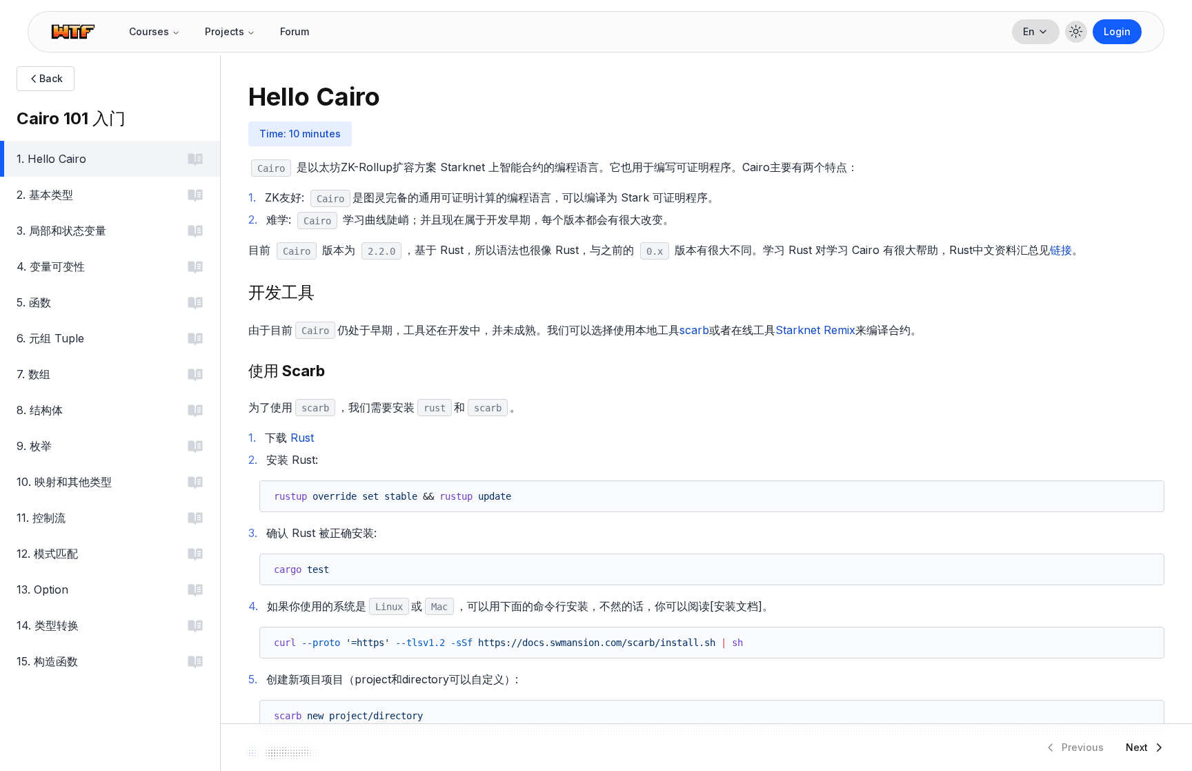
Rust (302, 438)
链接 (1061, 250)
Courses (149, 31)
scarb (694, 330)
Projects (224, 31)
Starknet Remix (815, 330)
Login (1117, 31)
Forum (294, 31)
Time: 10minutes (300, 133)
